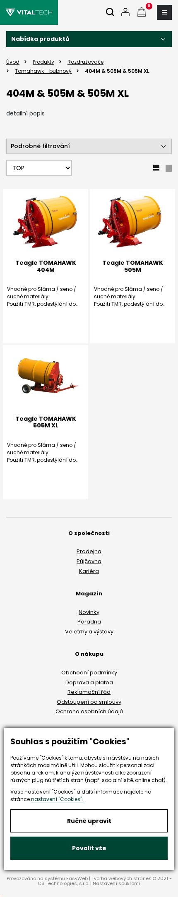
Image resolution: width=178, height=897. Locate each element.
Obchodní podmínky (89, 672)
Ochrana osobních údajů (89, 711)
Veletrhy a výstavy (89, 632)
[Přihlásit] (125, 12)
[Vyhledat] (110, 12)
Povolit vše (89, 848)
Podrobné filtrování (40, 146)
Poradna (89, 622)
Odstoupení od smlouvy (89, 702)
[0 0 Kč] (142, 12)
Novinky (89, 612)
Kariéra (89, 571)
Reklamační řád (89, 692)
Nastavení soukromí (116, 883)
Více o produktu (132, 347)
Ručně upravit (89, 821)
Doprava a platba (89, 682)
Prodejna (89, 551)
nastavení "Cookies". (57, 799)
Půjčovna (89, 561)
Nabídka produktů (40, 39)
